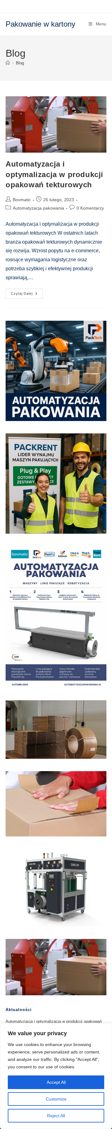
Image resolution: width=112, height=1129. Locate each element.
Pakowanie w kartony (40, 24)
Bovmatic (22, 199)
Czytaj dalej (27, 295)
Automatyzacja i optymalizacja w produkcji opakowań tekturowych (54, 174)
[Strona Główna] (8, 63)
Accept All (56, 1082)
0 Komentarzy (90, 208)
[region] (56, 1076)
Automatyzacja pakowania (38, 208)
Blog (20, 63)
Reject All (56, 1115)
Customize (56, 1098)
